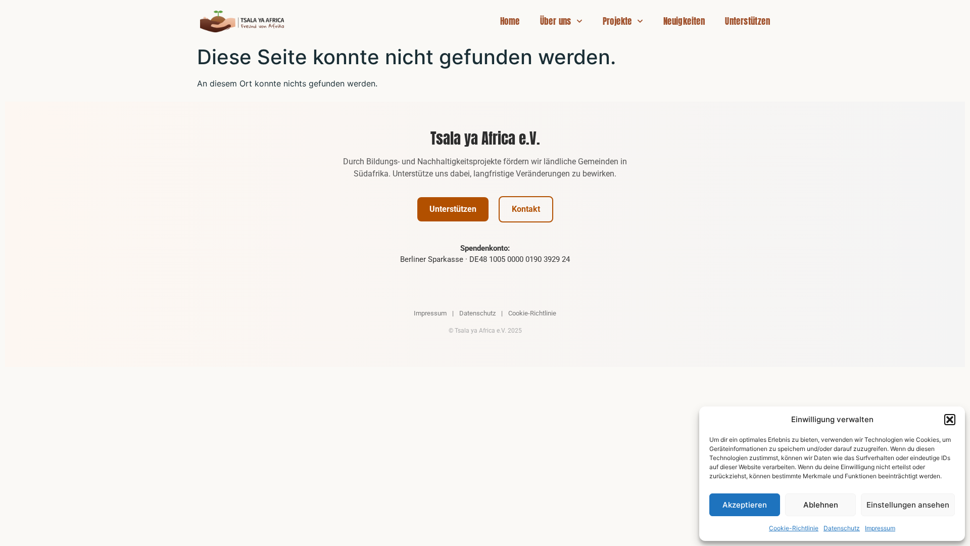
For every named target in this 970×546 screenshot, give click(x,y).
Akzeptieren (744, 505)
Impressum (880, 528)
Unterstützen (747, 21)
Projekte (617, 21)
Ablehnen (820, 505)
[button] (950, 420)
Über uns (555, 21)
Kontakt (526, 209)
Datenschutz (841, 528)
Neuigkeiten (684, 21)
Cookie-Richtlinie (793, 528)
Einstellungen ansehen (907, 505)
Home (510, 21)
